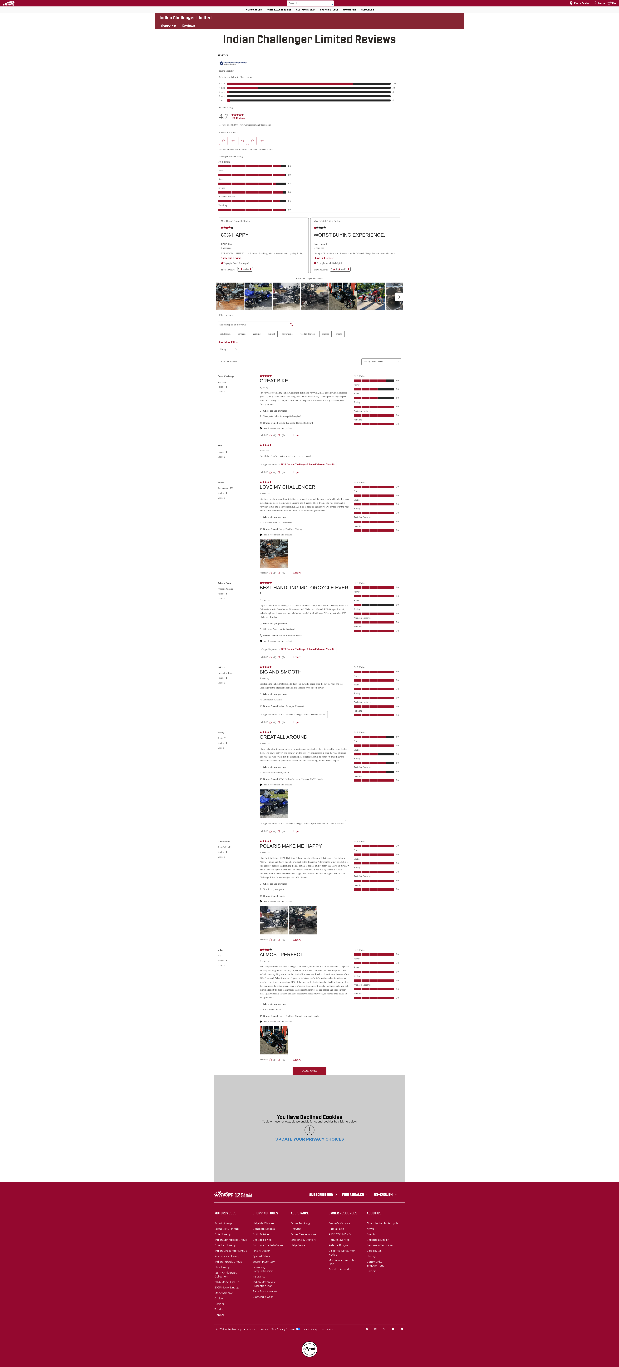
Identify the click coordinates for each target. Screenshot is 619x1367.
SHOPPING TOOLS (329, 9)
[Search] (330, 3)
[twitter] (384, 1329)
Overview (168, 26)
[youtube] (393, 1329)
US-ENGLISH (383, 1194)
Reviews (188, 26)
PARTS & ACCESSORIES (279, 9)
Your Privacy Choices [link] (283, 1329)
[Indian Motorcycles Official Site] (8, 3)
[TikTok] (401, 1329)
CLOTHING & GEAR (305, 9)
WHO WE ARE (349, 9)
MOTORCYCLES (254, 9)
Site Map (251, 1329)
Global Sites (327, 1329)
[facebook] (367, 1329)
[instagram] (375, 1329)
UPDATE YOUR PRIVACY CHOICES (309, 1139)
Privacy (264, 1329)
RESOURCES (367, 9)
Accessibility (310, 1329)
